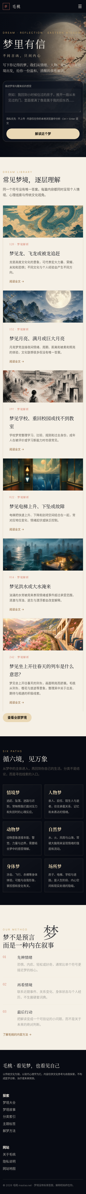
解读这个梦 (43, 134)
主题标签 (9, 1124)
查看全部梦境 (17, 717)
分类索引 (9, 1117)
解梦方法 (9, 1131)
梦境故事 (9, 1110)
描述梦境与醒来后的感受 (18, 86)
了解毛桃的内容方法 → (17, 1034)
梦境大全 (9, 1103)
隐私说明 (9, 1161)
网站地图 (9, 1169)
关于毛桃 (9, 1154)
